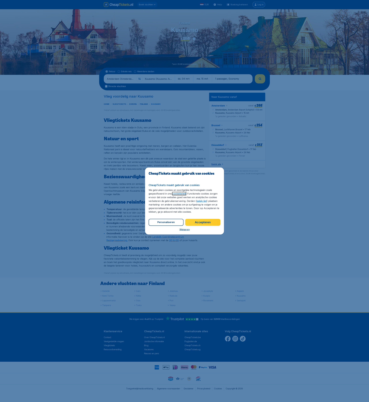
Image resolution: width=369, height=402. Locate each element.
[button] (184, 229)
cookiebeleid (179, 193)
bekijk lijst (201, 201)
